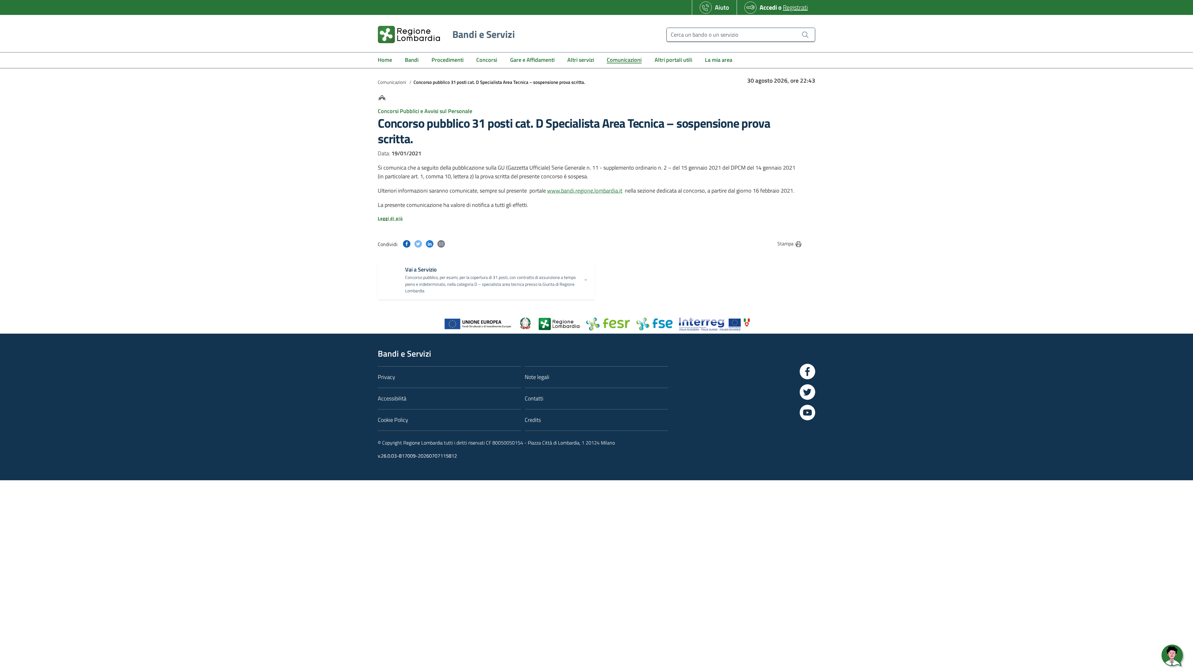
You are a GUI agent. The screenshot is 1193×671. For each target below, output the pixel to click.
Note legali (537, 377)
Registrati (795, 7)
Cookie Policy (393, 420)
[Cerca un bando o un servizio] (805, 34)
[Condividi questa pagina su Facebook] (406, 243)
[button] (590, 218)
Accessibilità (392, 398)
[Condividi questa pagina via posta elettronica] (441, 243)
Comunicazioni (392, 82)
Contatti (534, 398)
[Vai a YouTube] (807, 412)
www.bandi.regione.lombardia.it (584, 190)
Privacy (386, 377)
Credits (533, 420)
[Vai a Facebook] (807, 371)
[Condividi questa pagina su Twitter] (418, 243)
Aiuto (722, 7)
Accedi (768, 7)
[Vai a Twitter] (807, 392)
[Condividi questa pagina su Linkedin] (429, 243)
